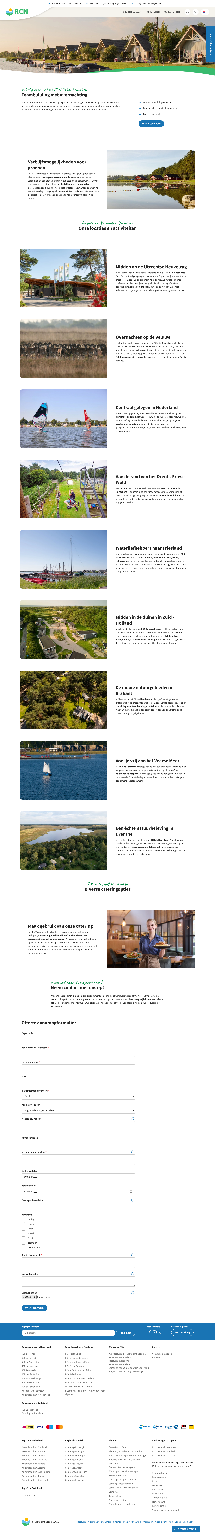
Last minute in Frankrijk (164, 1451)
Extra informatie (30, 1274)
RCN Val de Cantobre (75, 1366)
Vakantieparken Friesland (34, 1447)
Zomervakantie (159, 1497)
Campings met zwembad (121, 1483)
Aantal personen (30, 1137)
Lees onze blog (182, 1332)
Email (24, 1076)
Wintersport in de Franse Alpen (124, 1471)
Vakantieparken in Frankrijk (78, 1386)
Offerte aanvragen (151, 123)
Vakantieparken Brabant (33, 1476)
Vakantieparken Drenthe (33, 1451)
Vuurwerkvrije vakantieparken (167, 1510)
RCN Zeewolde (29, 1370)
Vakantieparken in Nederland (36, 1394)
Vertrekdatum (29, 1185)
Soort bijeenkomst (31, 1255)
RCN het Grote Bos (30, 1374)
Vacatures (81, 1522)
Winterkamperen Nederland (122, 1504)
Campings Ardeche (74, 1467)
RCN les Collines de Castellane (79, 1378)
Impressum (148, 1522)
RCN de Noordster (30, 1362)
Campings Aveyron (74, 1463)
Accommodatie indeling (33, 1152)
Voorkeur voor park (31, 1104)
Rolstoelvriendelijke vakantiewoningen (128, 1455)
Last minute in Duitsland (164, 1455)
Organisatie (27, 1033)
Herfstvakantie (159, 1501)
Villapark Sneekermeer (33, 1390)
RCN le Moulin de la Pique (77, 1362)
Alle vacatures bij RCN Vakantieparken (127, 1353)
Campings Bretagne (74, 1451)
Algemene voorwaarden (100, 1522)
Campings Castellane (75, 1476)
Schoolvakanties (160, 1473)
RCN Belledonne (73, 1374)
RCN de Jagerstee (30, 1366)
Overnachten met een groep (122, 1467)
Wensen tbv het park (32, 1119)
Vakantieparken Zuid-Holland (36, 1472)
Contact (156, 1357)
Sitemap (117, 1522)
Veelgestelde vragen (162, 1353)
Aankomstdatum (30, 1171)
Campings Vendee (74, 1459)
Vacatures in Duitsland (120, 1364)
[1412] (154, 1332)
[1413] (149, 1332)
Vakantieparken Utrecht (33, 1463)
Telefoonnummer (30, 1062)
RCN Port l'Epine (73, 1353)
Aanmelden (125, 1332)
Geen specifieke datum (33, 1200)
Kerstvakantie (159, 1506)
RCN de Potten (29, 1353)
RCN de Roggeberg (31, 1358)
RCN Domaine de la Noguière (79, 1382)
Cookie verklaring (164, 1522)
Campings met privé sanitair (122, 1479)
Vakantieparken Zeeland (33, 1467)
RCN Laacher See (30, 1409)
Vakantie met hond (118, 1475)
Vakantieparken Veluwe (33, 1455)
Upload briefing (29, 1293)
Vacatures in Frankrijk (119, 1361)
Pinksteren (157, 1489)
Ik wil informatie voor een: (35, 1090)
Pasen (155, 1481)
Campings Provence (75, 1480)
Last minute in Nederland (164, 1447)
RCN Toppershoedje (31, 1378)
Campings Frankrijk (74, 1447)
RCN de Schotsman (31, 1382)
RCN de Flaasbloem (31, 1386)
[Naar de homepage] (17, 12)
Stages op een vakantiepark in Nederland (129, 1368)
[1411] (160, 1332)
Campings (113, 1491)
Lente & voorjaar (160, 1477)
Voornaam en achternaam (34, 1047)
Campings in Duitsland (33, 1413)
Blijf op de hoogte (30, 1326)
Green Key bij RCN (117, 1447)
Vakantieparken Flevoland (34, 1459)
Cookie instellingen (183, 1522)
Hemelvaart (158, 1485)
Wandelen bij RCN (117, 1500)
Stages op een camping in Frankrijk (126, 1371)
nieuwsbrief (184, 1466)
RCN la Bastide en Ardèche (78, 1370)
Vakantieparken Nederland (35, 1480)
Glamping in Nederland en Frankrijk (126, 1451)
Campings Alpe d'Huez (76, 1472)
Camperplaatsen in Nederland (123, 1487)
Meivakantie (158, 1493)
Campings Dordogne (75, 1455)
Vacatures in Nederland (120, 1357)
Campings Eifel (29, 1495)
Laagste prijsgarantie (210, 44)
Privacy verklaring (132, 1522)
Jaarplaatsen (115, 1496)
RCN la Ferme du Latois (76, 1358)
